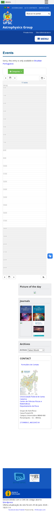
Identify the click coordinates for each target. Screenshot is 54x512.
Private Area (28, 32)
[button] (43, 277)
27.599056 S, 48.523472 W (30, 422)
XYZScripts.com (40, 510)
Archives (23, 350)
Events (8, 52)
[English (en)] (8, 8)
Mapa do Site (44, 8)
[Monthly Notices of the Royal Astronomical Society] (26, 335)
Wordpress (8, 502)
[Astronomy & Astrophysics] (39, 335)
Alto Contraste (31, 8)
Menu (44, 39)
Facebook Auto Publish (17, 510)
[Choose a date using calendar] (10, 78)
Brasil (8, 2)
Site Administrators (43, 32)
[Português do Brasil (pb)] (5, 8)
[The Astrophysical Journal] (26, 320)
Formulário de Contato (30, 364)
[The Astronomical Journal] (39, 320)
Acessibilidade (17, 8)
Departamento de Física (29, 406)
